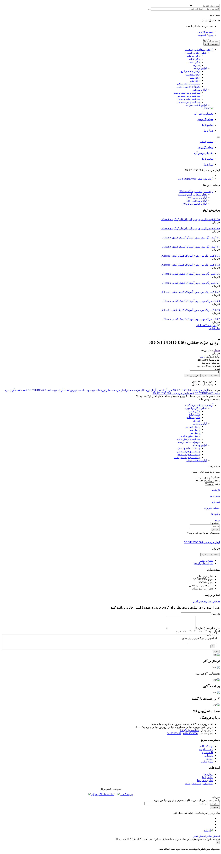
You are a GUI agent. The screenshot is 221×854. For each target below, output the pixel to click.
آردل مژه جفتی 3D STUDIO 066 (195, 178)
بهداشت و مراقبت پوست (187, 92)
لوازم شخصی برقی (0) (195, 203)
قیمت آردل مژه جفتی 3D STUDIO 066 (173, 393)
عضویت (202, 35)
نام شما (216, 614)
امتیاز (217, 631)
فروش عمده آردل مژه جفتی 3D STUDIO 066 (52, 390)
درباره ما (208, 774)
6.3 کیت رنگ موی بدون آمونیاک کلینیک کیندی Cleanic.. (191, 301)
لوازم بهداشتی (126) (196, 200)
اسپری (196, 65)
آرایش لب (195, 77)
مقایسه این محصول (202, 384)
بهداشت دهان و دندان (189, 99)
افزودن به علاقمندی (202, 381)
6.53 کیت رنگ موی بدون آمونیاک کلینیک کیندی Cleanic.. (190, 310)
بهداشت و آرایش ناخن (188, 83)
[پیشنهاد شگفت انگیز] (208, 325)
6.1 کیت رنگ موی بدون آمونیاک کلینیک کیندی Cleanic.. (191, 283)
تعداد (217, 369)
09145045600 (190, 733)
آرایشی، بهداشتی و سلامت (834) (196, 191)
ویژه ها (209, 758)
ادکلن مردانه (193, 55)
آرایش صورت (193, 74)
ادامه (216, 651)
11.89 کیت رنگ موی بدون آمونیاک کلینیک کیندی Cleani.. (190, 228)
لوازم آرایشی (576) (197, 197)
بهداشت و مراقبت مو (189, 95)
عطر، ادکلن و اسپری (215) (192, 194)
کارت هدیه (207, 752)
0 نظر (217, 350)
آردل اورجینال (148, 390)
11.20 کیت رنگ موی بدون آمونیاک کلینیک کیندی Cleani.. (190, 219)
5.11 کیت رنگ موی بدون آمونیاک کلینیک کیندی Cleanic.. (190, 255)
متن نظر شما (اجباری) (208, 628)
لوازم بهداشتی (199, 89)
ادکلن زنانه (194, 59)
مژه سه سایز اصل (130, 390)
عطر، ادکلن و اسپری (196, 52)
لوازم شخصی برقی (196, 105)
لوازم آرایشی (200, 68)
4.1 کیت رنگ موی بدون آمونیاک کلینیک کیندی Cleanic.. (191, 237)
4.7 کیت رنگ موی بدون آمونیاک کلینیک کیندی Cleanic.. (191, 246)
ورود (210, 35)
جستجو (215, 529)
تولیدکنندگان (206, 746)
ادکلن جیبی (194, 62)
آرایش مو (195, 80)
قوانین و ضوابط (205, 780)
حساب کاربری (205, 31)
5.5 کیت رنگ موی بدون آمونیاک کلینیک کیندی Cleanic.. (191, 273)
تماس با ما (207, 777)
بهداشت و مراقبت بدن (188, 102)
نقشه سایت (207, 761)
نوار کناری (214, 328)
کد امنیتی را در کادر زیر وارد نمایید (199, 638)
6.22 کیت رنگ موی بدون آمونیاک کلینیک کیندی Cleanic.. (190, 292)
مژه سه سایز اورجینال (108, 390)
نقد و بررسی (206, 560)
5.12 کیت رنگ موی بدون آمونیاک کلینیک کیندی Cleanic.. (190, 264)
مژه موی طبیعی (87, 390)
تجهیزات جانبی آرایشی (188, 86)
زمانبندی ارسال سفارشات (199, 783)
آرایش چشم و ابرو (190, 71)
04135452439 (174, 733)
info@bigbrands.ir (189, 730)
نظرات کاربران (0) (203, 563)
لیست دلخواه (206, 749)
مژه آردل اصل (164, 390)
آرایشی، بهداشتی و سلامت (199, 405)
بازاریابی (208, 755)
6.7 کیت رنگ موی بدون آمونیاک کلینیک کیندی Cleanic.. (191, 319)
